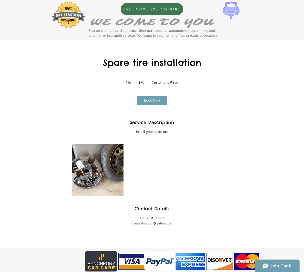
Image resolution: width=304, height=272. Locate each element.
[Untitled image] (98, 170)
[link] (152, 100)
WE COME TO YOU (151, 22)
